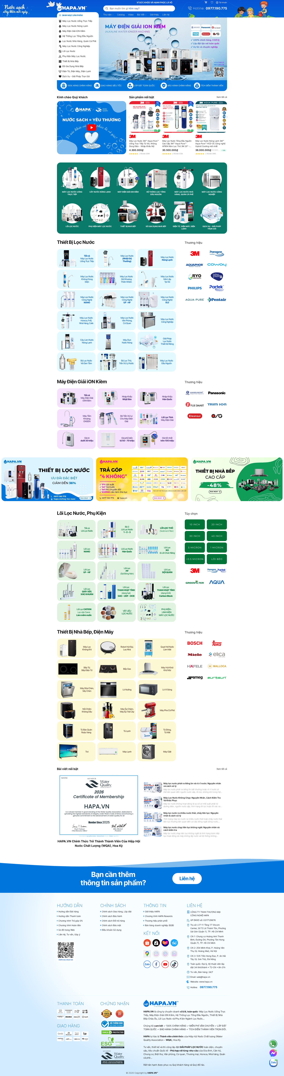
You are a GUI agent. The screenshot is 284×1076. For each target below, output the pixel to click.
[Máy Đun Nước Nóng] (116, 341)
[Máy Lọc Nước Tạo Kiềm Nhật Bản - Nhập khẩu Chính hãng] (116, 398)
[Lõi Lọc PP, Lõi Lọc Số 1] (116, 571)
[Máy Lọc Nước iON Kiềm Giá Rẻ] (76, 439)
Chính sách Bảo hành (112, 916)
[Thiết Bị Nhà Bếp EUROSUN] (216, 678)
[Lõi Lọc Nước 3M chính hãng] (195, 571)
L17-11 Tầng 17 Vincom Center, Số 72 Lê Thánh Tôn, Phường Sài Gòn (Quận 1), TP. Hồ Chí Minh (208, 928)
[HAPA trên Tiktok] (173, 963)
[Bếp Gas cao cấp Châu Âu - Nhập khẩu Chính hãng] (116, 669)
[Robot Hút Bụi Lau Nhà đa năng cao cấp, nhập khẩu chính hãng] (116, 648)
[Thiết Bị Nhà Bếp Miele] (195, 655)
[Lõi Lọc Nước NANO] (76, 550)
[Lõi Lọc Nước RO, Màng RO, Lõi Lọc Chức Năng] (156, 550)
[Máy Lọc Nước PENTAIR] (216, 300)
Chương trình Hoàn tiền (69, 925)
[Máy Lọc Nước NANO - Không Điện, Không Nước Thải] (76, 299)
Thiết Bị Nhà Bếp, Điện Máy (85, 632)
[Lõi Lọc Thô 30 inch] (195, 536)
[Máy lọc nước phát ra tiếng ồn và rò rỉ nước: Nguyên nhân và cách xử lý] (152, 787)
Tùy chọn (191, 513)
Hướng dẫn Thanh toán (69, 916)
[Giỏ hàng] (206, 2)
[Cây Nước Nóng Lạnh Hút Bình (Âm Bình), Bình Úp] (76, 341)
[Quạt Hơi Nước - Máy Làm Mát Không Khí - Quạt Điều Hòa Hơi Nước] (156, 648)
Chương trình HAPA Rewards (158, 916)
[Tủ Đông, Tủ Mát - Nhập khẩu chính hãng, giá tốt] (156, 731)
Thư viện (107, 14)
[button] (153, 78)
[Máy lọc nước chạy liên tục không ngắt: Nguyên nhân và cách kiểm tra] (152, 831)
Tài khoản (223, 2)
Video (131, 14)
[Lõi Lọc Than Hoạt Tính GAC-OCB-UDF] (116, 591)
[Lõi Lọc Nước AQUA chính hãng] (216, 582)
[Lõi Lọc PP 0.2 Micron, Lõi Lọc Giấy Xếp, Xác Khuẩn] (195, 559)
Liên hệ (165, 14)
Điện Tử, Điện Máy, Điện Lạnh (76, 71)
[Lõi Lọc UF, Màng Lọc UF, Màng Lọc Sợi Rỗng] (76, 571)
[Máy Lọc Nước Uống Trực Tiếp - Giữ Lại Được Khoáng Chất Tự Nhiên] (116, 279)
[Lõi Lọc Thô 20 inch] (216, 524)
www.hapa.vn (205, 981)
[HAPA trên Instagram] (155, 952)
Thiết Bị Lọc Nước (75, 242)
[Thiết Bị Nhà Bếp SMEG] (195, 678)
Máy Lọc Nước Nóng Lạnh (75, 26)
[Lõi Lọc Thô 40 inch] (216, 536)
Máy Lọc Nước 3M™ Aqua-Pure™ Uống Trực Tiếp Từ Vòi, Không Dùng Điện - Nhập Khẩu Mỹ (144, 143)
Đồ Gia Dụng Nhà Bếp (73, 66)
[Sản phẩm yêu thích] (212, 2)
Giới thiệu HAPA (152, 911)
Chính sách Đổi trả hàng (113, 920)
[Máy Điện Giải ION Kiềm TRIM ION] (216, 404)
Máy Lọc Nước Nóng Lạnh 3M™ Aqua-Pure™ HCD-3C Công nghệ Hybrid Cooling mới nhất (210, 143)
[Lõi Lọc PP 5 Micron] (195, 548)
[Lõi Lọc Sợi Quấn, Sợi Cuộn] (156, 571)
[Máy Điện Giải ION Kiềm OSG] (216, 416)
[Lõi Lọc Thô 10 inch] (195, 524)
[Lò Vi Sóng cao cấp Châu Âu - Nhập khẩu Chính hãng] (156, 689)
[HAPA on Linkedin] (173, 952)
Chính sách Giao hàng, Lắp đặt (116, 911)
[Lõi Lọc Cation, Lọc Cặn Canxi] (76, 612)
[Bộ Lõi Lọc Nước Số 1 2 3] (116, 529)
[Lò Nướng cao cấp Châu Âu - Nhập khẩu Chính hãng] (116, 689)
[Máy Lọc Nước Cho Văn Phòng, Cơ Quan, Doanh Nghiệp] (116, 320)
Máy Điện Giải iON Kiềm (73, 31)
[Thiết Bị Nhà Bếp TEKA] (216, 643)
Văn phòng (169, 1054)
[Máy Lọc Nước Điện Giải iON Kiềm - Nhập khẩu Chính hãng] (76, 398)
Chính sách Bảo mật (111, 925)
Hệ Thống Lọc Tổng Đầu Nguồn (77, 36)
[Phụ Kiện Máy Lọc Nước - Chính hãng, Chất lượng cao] (156, 612)
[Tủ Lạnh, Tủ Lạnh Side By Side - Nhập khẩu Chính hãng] (116, 731)
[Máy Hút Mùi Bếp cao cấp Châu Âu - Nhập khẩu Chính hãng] (156, 669)
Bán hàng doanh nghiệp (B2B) (159, 925)
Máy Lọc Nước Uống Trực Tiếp (77, 21)
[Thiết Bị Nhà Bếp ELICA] (216, 655)
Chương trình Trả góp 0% (70, 920)
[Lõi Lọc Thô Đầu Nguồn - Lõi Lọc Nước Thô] (156, 529)
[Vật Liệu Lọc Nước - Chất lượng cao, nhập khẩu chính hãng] (116, 612)
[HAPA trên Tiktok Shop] (156, 942)
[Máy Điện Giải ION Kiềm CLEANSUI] (195, 416)
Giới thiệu (154, 14)
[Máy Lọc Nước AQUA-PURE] (195, 300)
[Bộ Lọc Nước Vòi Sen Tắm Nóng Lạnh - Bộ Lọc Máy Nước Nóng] (76, 362)
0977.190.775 (216, 8)
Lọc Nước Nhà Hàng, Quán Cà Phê (79, 41)
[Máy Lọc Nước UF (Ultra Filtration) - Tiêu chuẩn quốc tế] (116, 299)
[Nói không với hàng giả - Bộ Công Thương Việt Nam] (119, 1013)
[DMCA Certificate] (112, 1032)
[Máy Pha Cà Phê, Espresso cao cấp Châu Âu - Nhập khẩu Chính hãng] (156, 710)
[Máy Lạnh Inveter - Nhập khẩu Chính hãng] (116, 751)
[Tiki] (174, 942)
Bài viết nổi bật (67, 769)
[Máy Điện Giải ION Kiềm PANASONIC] (216, 393)
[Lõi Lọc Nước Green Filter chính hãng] (195, 582)
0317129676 (209, 920)
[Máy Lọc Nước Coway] (216, 265)
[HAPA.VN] (72, 8)
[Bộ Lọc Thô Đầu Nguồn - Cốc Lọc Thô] (116, 362)
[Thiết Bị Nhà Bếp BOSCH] (195, 643)
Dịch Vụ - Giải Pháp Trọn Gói (76, 76)
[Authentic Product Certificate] (106, 1013)
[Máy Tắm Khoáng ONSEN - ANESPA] (76, 418)
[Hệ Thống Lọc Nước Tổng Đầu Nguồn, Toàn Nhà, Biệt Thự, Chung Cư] (156, 362)
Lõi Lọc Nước (68, 51)
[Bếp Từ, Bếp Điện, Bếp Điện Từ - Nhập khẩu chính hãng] (76, 669)
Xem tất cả (222, 97)
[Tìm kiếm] (106, 8)
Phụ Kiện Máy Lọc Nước (74, 56)
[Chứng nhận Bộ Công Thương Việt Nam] (112, 1023)
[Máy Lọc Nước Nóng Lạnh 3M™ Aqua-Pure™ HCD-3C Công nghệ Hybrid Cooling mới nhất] (211, 117)
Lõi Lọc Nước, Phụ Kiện (81, 513)
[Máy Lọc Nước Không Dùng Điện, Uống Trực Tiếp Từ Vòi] (76, 279)
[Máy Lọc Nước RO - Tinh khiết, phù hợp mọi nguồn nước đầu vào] (156, 299)
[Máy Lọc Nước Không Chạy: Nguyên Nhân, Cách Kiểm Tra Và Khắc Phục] (152, 802)
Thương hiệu (193, 242)
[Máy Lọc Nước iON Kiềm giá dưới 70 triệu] (116, 439)
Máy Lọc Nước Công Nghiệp (76, 46)
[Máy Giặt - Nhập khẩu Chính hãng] (156, 751)
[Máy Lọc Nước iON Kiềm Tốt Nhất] (156, 439)
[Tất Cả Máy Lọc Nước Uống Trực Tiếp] (76, 258)
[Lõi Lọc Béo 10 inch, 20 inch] (216, 559)
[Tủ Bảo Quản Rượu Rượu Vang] (76, 731)
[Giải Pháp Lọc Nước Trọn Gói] (156, 341)
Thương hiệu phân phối (156, 920)
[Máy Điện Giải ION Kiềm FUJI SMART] (195, 404)
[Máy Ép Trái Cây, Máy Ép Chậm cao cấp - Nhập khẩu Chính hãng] (116, 710)
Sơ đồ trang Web (66, 930)
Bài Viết (141, 14)
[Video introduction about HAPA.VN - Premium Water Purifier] (91, 127)
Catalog (121, 14)
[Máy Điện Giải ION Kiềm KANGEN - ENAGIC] (195, 393)
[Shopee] (147, 942)
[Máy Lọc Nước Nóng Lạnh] (156, 258)
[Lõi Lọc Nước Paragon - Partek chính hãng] (216, 571)
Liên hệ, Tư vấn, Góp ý (69, 934)
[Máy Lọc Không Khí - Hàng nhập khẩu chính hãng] (76, 648)
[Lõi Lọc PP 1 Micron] (216, 548)
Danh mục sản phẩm (72, 15)
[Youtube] (164, 963)
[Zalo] (145, 963)
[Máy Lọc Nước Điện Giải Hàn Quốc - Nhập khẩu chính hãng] (156, 398)
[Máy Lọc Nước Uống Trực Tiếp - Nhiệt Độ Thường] (116, 258)
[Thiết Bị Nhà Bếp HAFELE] (195, 666)
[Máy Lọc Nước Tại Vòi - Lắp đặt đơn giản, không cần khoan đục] (156, 279)
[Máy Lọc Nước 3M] (195, 253)
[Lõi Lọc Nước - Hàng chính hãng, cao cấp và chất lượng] (76, 529)
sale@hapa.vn (203, 977)
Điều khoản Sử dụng (111, 930)
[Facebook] (155, 963)
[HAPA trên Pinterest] (164, 952)
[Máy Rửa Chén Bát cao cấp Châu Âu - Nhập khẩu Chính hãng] (76, 689)
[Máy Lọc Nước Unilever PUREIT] (216, 277)
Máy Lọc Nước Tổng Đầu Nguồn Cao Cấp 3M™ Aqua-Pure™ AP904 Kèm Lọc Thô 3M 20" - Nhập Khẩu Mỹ (177, 144)
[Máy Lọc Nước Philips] (195, 288)
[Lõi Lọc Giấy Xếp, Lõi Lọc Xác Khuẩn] (76, 591)
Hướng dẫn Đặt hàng (68, 911)
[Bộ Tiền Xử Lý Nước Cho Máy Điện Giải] (116, 418)
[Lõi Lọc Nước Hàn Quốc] (116, 550)
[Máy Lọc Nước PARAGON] (216, 253)
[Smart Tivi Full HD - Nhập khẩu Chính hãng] (76, 751)
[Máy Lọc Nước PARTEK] (216, 288)
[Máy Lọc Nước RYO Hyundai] (195, 277)
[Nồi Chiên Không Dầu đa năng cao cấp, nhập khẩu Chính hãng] (76, 710)
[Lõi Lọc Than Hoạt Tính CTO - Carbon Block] (156, 591)
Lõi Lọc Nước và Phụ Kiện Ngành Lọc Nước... (181, 1018)
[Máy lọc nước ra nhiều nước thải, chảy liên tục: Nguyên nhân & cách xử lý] (152, 817)
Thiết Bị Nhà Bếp (70, 61)
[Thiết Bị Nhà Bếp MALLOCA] (216, 666)
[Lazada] (165, 942)
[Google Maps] (145, 952)
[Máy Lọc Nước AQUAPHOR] (195, 265)
